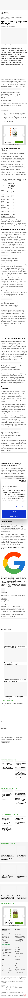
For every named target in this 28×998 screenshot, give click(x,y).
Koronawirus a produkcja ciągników (14, 114)
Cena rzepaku (5, 942)
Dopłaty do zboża (6, 969)
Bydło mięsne (18, 965)
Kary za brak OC (6, 955)
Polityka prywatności (13, 995)
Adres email (4, 728)
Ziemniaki (17, 957)
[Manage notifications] (24, 995)
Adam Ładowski (12, 26)
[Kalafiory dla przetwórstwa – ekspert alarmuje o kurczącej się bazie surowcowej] (7, 816)
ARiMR (3, 962)
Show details (19, 507)
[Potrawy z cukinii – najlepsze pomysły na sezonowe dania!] (18, 790)
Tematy (10, 992)
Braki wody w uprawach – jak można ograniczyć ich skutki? (7, 828)
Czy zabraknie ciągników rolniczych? (14, 116)
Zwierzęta (17, 959)
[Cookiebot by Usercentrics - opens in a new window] (19, 481)
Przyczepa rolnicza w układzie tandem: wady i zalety (20, 940)
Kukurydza (17, 951)
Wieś (3, 959)
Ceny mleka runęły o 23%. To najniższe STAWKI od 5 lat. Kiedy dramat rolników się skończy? (7, 796)
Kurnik (16, 967)
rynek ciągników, (12, 585)
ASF (16, 963)
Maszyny (17, 929)
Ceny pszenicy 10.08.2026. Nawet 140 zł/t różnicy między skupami (8, 876)
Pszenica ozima (19, 953)
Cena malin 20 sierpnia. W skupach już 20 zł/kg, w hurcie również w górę (7, 897)
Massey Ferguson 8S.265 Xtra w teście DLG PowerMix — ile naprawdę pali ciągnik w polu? (20, 774)
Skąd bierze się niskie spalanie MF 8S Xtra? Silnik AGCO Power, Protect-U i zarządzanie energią (7, 766)
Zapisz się (4, 598)
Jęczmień (17, 949)
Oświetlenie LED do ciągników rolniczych (20, 937)
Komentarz (4, 708)
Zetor (11, 587)
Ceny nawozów (6, 944)
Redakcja (3, 997)
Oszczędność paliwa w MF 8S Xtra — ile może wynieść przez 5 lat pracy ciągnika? (20, 765)
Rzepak (17, 955)
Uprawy (17, 947)
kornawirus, (7, 582)
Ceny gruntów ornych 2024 (7, 953)
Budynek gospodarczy (7, 963)
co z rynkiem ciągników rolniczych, (13, 581)
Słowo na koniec (9, 121)
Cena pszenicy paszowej (5, 940)
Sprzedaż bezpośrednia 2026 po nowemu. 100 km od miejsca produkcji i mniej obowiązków (20, 801)
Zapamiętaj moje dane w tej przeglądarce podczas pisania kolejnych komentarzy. (12, 738)
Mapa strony (4, 993)
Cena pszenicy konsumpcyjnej (5, 937)
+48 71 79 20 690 (7, 988)
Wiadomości (4, 992)
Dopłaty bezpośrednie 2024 (7, 966)
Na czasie (4, 947)
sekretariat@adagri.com (7, 989)
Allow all (14, 511)
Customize (13, 516)
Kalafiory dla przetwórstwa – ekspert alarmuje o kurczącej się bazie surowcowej (7, 821)
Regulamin (3, 995)
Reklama (21, 995)
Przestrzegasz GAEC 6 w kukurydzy (7, 971)
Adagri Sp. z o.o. (22, 977)
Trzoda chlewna (19, 972)
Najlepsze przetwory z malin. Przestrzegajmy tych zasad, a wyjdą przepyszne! (7, 857)
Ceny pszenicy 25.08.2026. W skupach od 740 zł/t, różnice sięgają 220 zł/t (20, 821)
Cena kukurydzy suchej (6, 933)
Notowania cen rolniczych (6, 930)
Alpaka (16, 962)
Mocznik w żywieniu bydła (20, 970)
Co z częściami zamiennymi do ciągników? (15, 117)
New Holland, (11, 584)
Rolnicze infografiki (18, 992)
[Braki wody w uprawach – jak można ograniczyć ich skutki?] (7, 825)
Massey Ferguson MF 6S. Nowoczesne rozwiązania (20, 933)
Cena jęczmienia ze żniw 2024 (7, 950)
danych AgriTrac (9, 153)
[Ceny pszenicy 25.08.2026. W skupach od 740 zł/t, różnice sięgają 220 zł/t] (20, 816)
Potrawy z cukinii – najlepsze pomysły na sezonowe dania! (20, 793)
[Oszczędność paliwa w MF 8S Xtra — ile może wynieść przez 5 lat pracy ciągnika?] (20, 762)
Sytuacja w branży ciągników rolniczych (15, 113)
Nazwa (3, 721)
